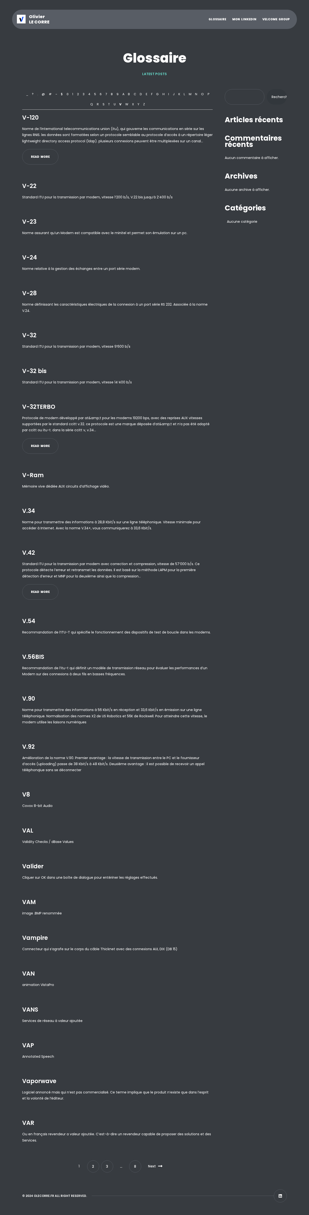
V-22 (29, 186)
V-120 (30, 118)
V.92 (28, 747)
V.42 (28, 553)
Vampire (35, 938)
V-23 (29, 222)
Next (152, 1166)
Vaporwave (39, 1081)
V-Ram (33, 475)
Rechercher (279, 96)
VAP (28, 1045)
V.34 (28, 511)
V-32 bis (34, 371)
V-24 (29, 257)
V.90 (28, 699)
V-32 (29, 335)
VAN (28, 974)
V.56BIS (33, 657)
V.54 (28, 621)
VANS (30, 1010)
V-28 (29, 293)
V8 (26, 794)
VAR (28, 1123)
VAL (27, 830)
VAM (29, 902)
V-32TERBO (38, 407)
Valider (32, 866)
